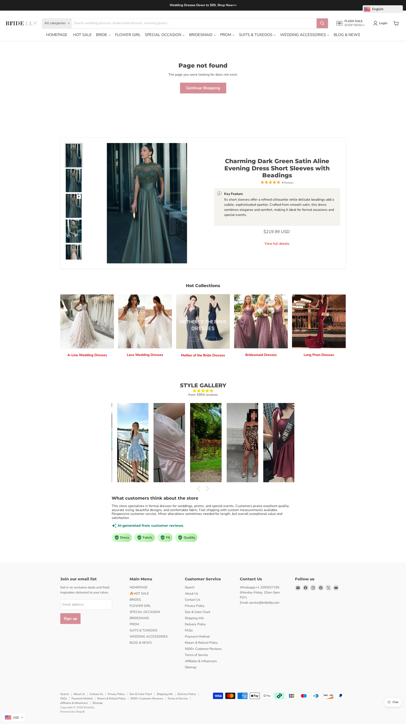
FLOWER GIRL (140, 606)
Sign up (70, 618)
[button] (200, 489)
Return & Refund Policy (201, 643)
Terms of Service (196, 655)
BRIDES (135, 600)
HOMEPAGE (139, 587)
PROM (134, 624)
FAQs (189, 630)
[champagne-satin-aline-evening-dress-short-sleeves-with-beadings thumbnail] (73, 256)
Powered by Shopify (72, 712)
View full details (277, 243)
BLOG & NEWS (141, 643)
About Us (191, 593)
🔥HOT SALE (139, 593)
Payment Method (197, 636)
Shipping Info (194, 618)
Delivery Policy (195, 624)
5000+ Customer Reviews (203, 649)
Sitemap (190, 667)
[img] (203, 391)
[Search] (322, 23)
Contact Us (192, 600)
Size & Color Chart (197, 612)
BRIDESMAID (139, 618)
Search (190, 587)
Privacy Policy (194, 606)
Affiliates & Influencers (201, 661)
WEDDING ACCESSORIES (149, 636)
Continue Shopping (203, 87)
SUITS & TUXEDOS (143, 630)
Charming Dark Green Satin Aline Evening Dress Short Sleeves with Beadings (277, 168)
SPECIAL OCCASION (145, 612)
